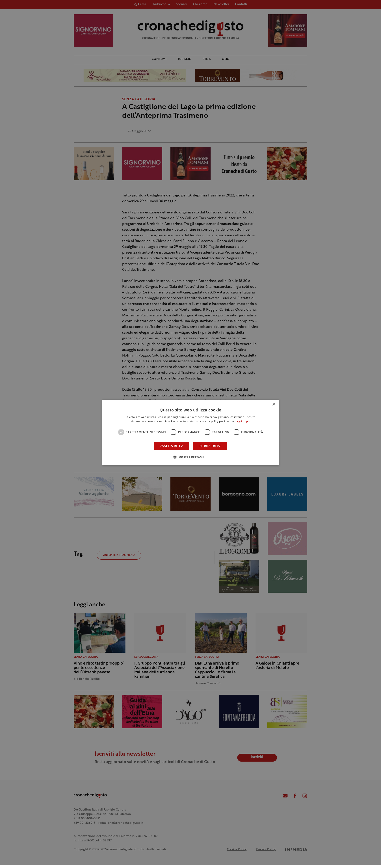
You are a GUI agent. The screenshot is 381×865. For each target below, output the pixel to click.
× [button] (273, 404)
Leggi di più (242, 421)
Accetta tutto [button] (172, 446)
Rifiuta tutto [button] (210, 446)
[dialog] (190, 432)
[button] (190, 457)
